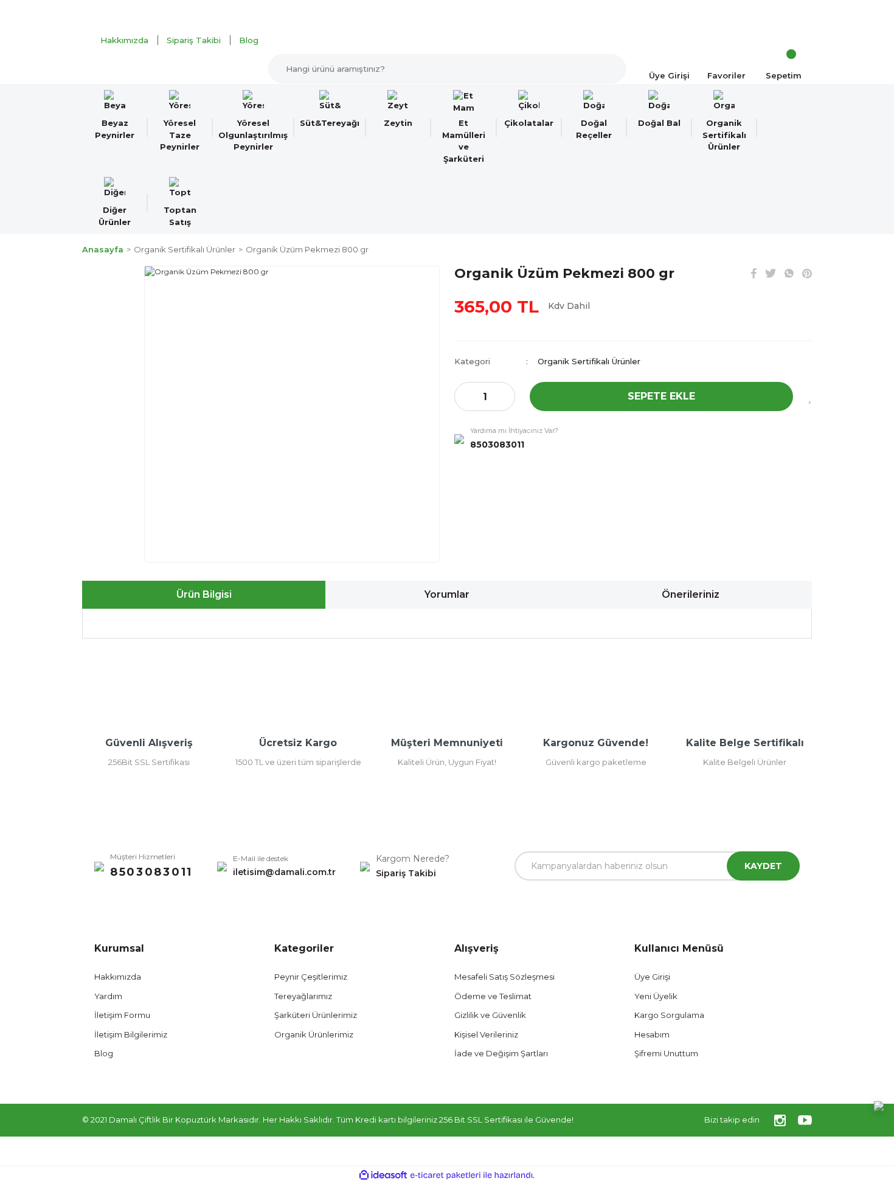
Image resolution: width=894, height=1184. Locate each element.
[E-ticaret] (445, 1174)
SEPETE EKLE (661, 396)
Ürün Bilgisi (204, 594)
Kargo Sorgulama (669, 1015)
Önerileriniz (690, 594)
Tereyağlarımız (303, 996)
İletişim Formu (122, 1015)
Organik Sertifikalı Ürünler (589, 361)
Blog (248, 40)
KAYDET (763, 865)
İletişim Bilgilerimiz (130, 1034)
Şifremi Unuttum (666, 1053)
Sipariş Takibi (194, 40)
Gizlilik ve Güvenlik (490, 1015)
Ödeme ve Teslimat (493, 996)
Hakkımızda (124, 40)
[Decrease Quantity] (464, 396)
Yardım (108, 996)
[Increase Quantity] (505, 396)
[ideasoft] (383, 1175)
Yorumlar (447, 594)
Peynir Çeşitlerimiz (310, 976)
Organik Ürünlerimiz (313, 1034)
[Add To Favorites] (810, 396)
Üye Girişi (652, 976)
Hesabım (652, 1034)
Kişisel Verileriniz (486, 1034)
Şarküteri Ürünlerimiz (315, 1015)
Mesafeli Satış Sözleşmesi (504, 976)
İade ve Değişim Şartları (501, 1053)
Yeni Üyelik (655, 996)
